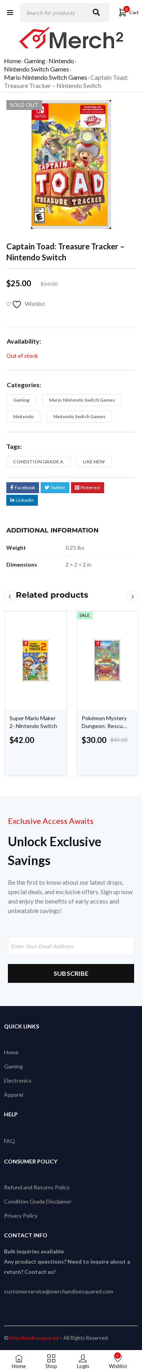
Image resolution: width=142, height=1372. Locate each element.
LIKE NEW (94, 462)
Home (12, 60)
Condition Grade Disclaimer (37, 1201)
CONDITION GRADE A (38, 462)
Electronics (18, 1080)
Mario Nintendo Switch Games (45, 77)
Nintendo (61, 60)
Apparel (13, 1094)
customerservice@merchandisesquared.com (58, 1291)
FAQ (9, 1141)
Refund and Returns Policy (36, 1187)
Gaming (34, 60)
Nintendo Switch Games (36, 69)
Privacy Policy (20, 1215)
